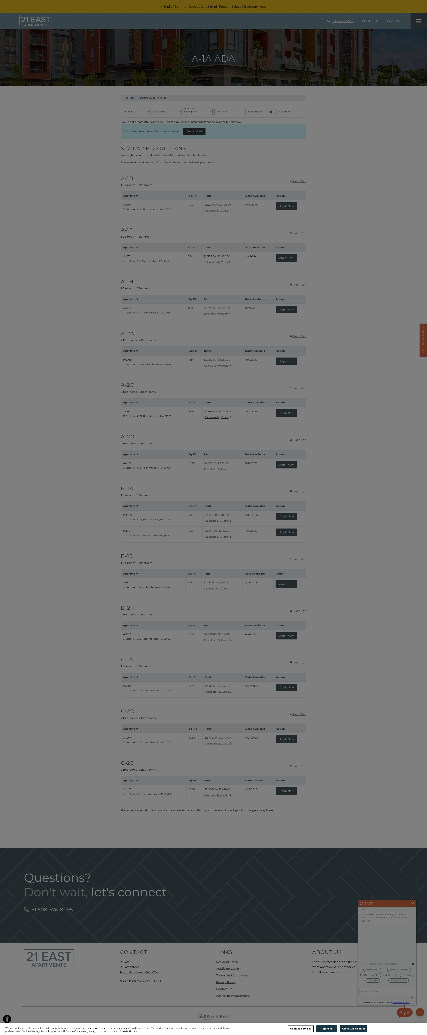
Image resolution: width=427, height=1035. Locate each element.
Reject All (327, 1028)
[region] (213, 1029)
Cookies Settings (301, 1028)
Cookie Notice (128, 1031)
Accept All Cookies (353, 1028)
